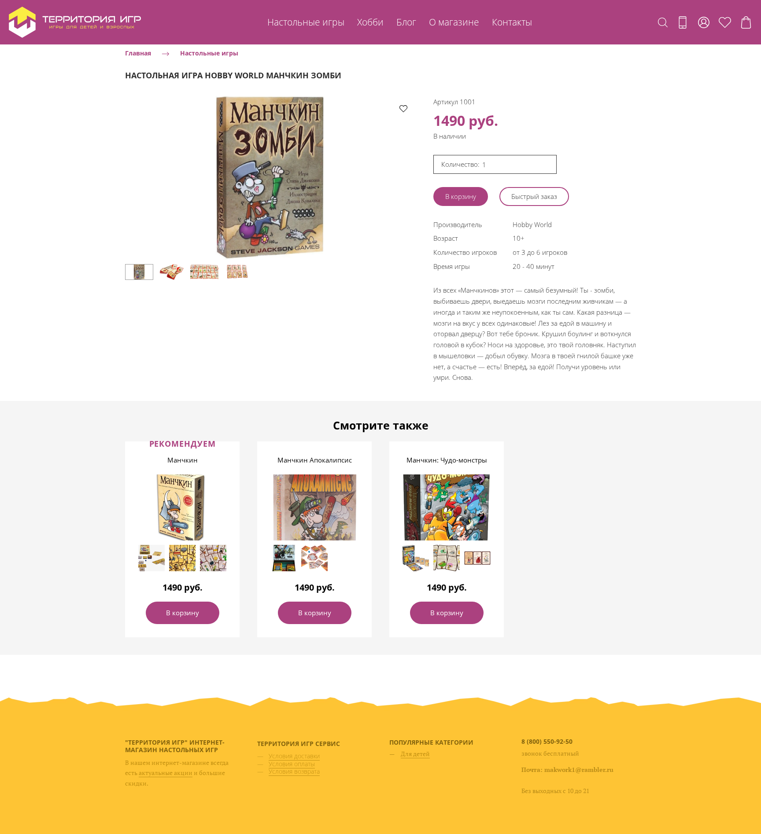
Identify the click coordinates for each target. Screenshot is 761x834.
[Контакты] (682, 22)
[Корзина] (746, 22)
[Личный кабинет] (704, 22)
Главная (138, 53)
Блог (406, 22)
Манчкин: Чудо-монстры (446, 460)
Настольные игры (305, 22)
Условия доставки (294, 756)
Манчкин (182, 460)
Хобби (370, 22)
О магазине (454, 22)
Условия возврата (294, 771)
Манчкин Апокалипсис (314, 460)
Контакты (512, 22)
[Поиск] (663, 22)
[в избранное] (403, 108)
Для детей (415, 753)
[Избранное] (725, 22)
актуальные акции (165, 772)
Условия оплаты (292, 764)
